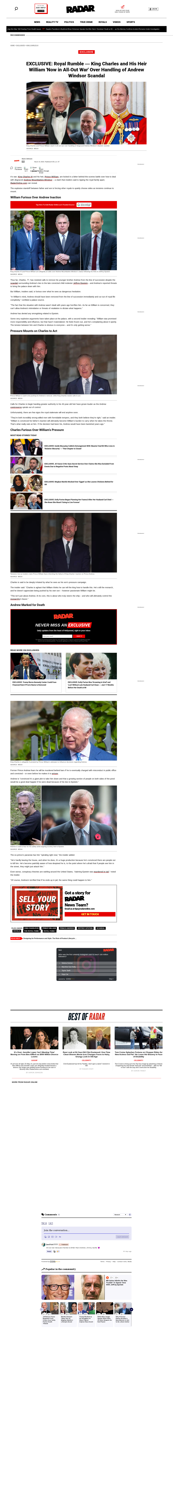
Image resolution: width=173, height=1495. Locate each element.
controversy (16, 407)
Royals (16, 931)
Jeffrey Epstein (80, 283)
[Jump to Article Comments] (11, 168)
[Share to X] (26, 168)
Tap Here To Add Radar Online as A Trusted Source (55, 205)
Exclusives (20, 45)
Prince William (52, 177)
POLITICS (69, 22)
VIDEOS (117, 22)
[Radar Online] (81, 9)
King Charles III (32, 45)
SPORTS (131, 22)
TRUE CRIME (86, 22)
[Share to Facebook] (18, 168)
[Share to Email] (41, 168)
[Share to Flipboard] (33, 168)
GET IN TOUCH (90, 914)
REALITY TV (52, 22)
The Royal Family (32, 931)
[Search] (16, 10)
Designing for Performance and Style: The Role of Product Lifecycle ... (49, 938)
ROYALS (103, 22)
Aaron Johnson (27, 159)
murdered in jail (101, 872)
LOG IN (154, 9)
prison (55, 773)
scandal (14, 283)
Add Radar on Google (41, 171)
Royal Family (49, 931)
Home (12, 45)
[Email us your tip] (41, 13)
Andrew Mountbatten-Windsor (38, 180)
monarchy (15, 599)
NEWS (37, 22)
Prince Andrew (67, 928)
